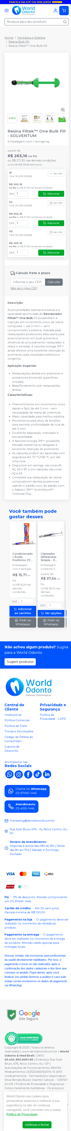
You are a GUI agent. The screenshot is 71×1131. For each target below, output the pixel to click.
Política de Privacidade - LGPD (53, 717)
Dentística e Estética (31, 37)
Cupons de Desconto (12, 748)
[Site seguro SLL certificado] (23, 1015)
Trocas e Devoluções (19, 731)
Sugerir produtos (20, 662)
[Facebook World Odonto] (28, 774)
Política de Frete (16, 726)
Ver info (57, 173)
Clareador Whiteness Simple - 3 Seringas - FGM (48, 557)
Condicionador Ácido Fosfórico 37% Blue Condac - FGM (22, 557)
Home (9, 37)
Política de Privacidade (21, 1114)
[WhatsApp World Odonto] (9, 774)
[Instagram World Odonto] (18, 774)
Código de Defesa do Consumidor (19, 739)
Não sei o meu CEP (24, 288)
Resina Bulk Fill (19, 41)
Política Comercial (17, 720)
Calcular (54, 282)
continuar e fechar (37, 1124)
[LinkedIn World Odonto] (47, 774)
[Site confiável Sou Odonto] (23, 1038)
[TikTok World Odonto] (37, 774)
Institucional (13, 715)
